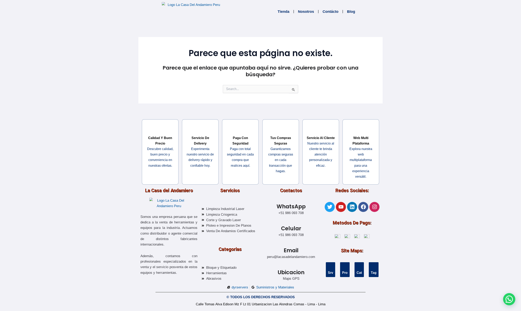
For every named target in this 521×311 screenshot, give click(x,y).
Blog (351, 12)
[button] (509, 299)
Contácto (330, 12)
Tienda (283, 12)
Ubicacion (291, 272)
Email (291, 250)
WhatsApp (291, 206)
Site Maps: (352, 250)
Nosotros (306, 12)
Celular (291, 228)
